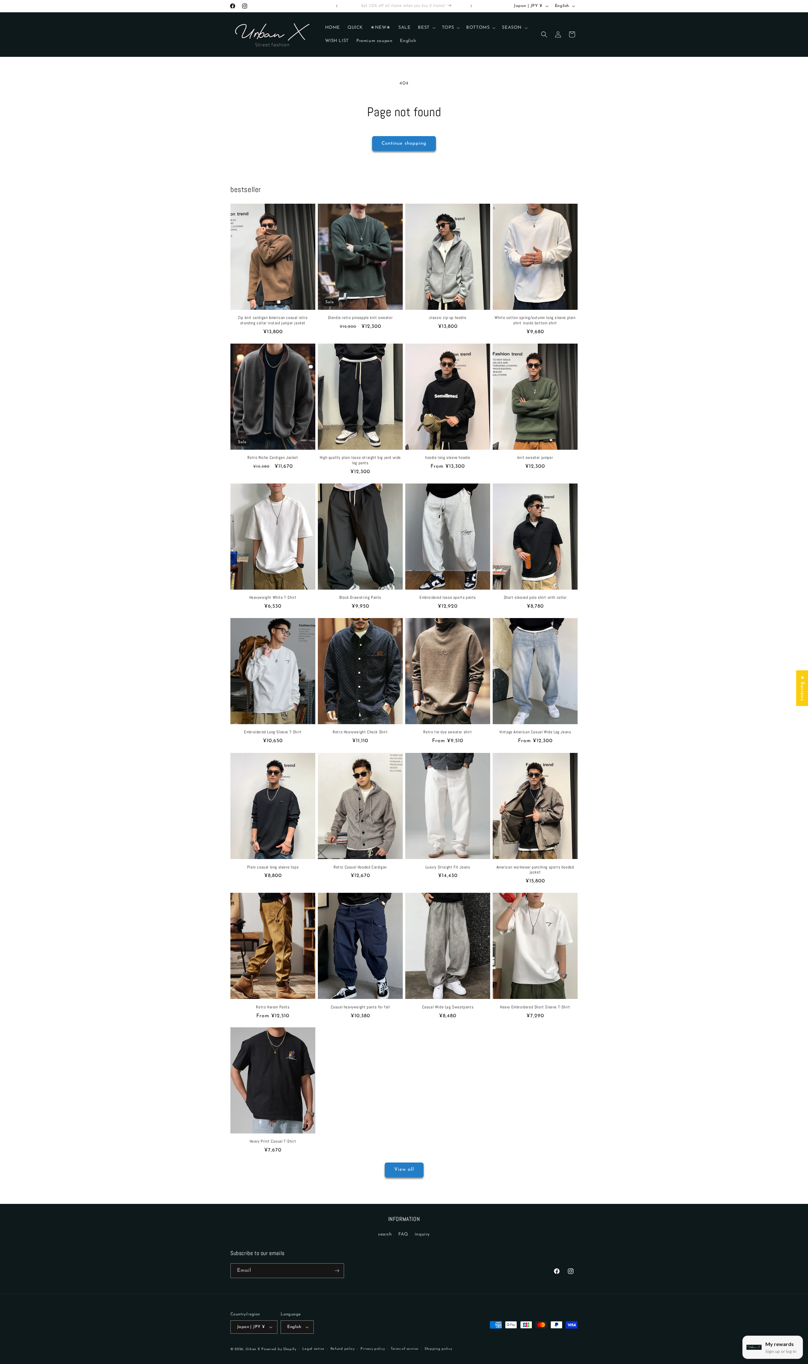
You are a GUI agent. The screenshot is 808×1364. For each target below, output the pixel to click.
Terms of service (405, 1349)
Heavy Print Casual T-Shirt (273, 1141)
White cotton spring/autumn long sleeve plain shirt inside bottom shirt (535, 320)
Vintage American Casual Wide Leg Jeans (535, 732)
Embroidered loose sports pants (447, 597)
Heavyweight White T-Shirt (273, 597)
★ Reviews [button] (802, 688)
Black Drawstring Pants (360, 597)
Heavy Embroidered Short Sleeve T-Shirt (535, 1006)
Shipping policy (438, 1349)
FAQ (403, 1234)
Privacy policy (372, 1349)
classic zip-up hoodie (447, 317)
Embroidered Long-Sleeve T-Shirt (273, 732)
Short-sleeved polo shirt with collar (535, 597)
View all (404, 1169)
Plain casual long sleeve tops (273, 866)
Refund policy (342, 1349)
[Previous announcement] (337, 6)
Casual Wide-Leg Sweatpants (448, 1006)
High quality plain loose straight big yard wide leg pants (360, 460)
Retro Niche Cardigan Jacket (272, 457)
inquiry (422, 1234)
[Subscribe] (337, 1270)
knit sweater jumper (535, 457)
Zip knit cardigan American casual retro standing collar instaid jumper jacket (272, 320)
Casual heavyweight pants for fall (360, 1006)
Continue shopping (404, 143)
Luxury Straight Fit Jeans (447, 866)
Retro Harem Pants (272, 1006)
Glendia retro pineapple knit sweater (360, 317)
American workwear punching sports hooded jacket (535, 869)
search (385, 1234)
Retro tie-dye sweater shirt (447, 732)
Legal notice (313, 1349)
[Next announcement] (471, 6)
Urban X (253, 1349)
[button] (426, 27)
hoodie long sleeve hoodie (447, 457)
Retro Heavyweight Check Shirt (360, 732)
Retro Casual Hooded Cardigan (360, 866)
